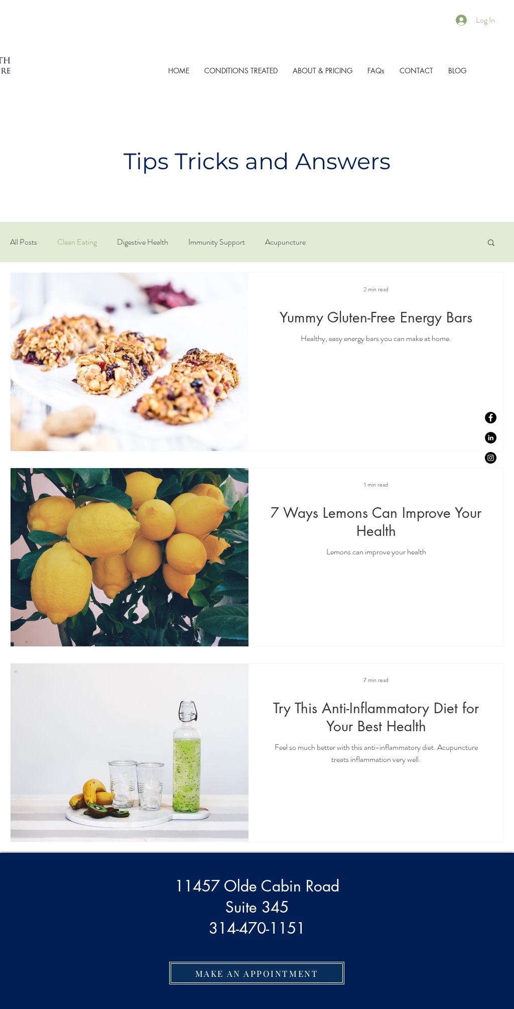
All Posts (23, 242)
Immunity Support (216, 242)
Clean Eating (77, 242)
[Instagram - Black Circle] (490, 458)
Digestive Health (142, 242)
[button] (491, 243)
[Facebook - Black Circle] (490, 417)
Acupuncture (285, 242)
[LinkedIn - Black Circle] (490, 437)
